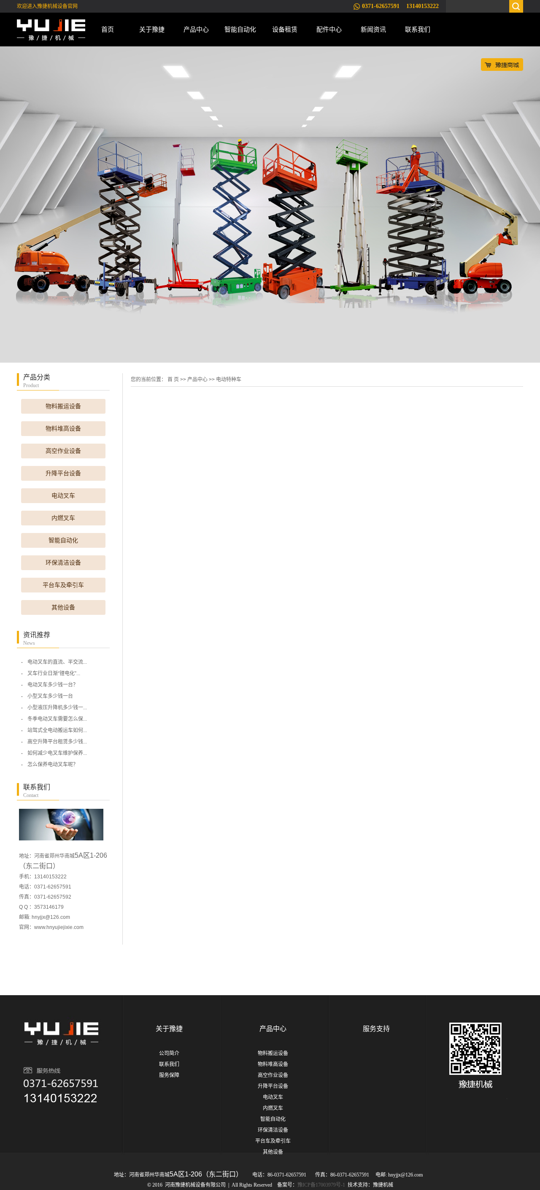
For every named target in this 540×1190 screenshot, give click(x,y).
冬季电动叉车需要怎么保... (57, 719)
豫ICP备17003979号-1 (321, 1185)
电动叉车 (63, 496)
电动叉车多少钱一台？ (52, 685)
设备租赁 (284, 29)
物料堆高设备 (63, 428)
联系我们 (417, 29)
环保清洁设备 (63, 563)
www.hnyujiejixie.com (59, 927)
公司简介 (169, 1053)
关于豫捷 (152, 29)
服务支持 (376, 1028)
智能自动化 (240, 29)
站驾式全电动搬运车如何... (57, 730)
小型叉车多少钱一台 (50, 696)
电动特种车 (228, 379)
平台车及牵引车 (63, 585)
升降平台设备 (63, 473)
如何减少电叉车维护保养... (57, 753)
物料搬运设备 (63, 406)
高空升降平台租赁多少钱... (57, 742)
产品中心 (196, 29)
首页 (107, 29)
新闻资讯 (373, 29)
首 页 (173, 379)
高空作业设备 (63, 451)
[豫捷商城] (502, 64)
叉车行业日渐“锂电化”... (53, 673)
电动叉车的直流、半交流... (57, 662)
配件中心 (329, 29)
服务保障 (169, 1075)
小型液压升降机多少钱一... (57, 708)
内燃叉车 (63, 518)
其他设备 (63, 607)
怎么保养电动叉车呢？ (52, 764)
